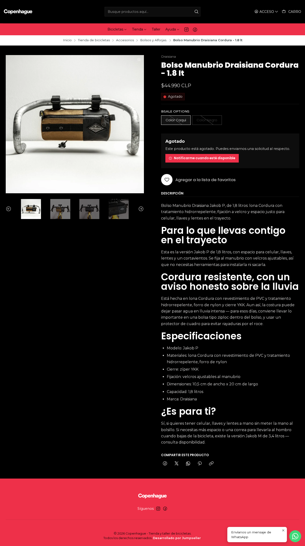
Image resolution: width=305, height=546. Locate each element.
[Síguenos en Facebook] (195, 29)
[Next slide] (140, 209)
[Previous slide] (9, 209)
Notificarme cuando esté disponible (204, 158)
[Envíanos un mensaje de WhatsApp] (295, 536)
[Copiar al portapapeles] (211, 463)
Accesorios (125, 40)
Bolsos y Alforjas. (153, 40)
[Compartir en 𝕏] (177, 463)
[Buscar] (196, 11)
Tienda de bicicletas (94, 40)
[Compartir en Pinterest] (200, 463)
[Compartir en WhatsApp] (188, 463)
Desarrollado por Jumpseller (177, 538)
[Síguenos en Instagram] (186, 29)
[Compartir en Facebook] (165, 463)
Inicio (67, 40)
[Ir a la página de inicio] (18, 12)
